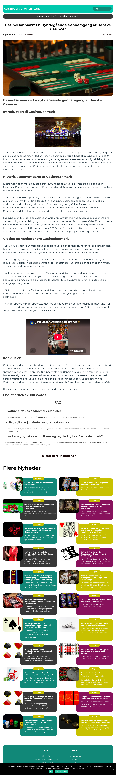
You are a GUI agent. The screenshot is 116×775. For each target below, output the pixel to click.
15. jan (38, 595)
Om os (54, 16)
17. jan (38, 524)
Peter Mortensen (26, 35)
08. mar (38, 479)
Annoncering (43, 16)
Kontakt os (74, 16)
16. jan (94, 548)
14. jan (94, 619)
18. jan (94, 479)
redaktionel (107, 35)
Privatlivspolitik (61, 772)
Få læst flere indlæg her (58, 455)
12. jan (38, 693)
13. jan (38, 669)
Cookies (63, 16)
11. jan (94, 716)
